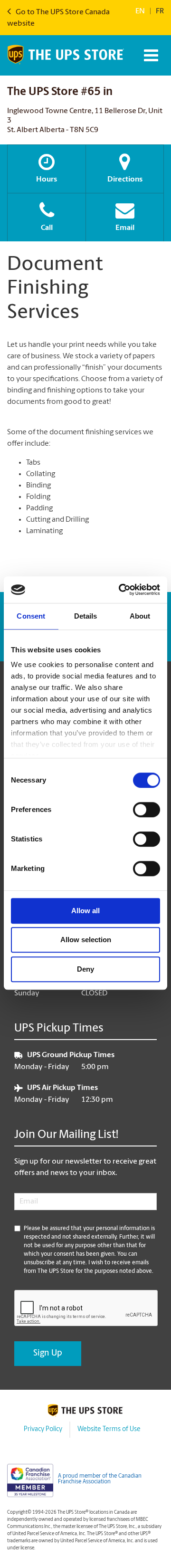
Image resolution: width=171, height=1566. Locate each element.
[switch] (146, 809)
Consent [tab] (31, 616)
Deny (85, 969)
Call (47, 228)
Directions (124, 179)
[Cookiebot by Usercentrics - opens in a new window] (120, 589)
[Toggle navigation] (150, 55)
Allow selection (85, 940)
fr (160, 11)
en (140, 11)
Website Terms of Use (109, 1429)
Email (124, 228)
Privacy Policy (43, 1429)
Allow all (85, 911)
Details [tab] (85, 616)
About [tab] (140, 616)
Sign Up (47, 1353)
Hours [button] (46, 179)
